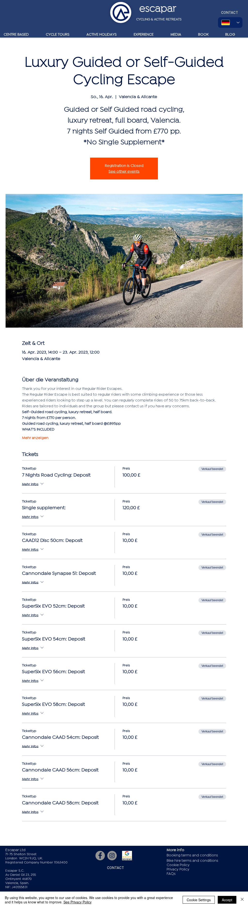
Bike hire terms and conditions (192, 860)
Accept (227, 899)
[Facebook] (100, 855)
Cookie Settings (199, 899)
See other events (124, 171)
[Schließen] (242, 899)
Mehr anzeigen (35, 438)
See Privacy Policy (77, 902)
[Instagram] (112, 855)
